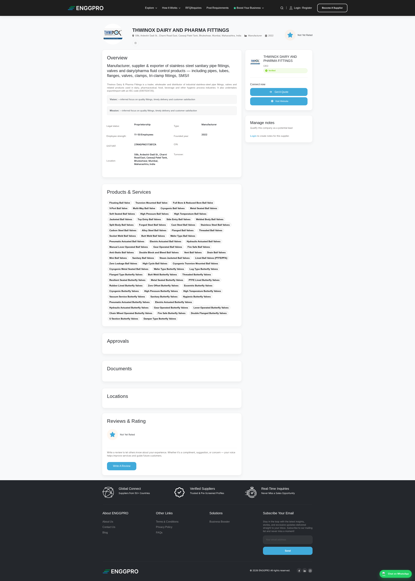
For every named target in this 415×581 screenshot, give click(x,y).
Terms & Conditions (167, 521)
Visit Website (281, 101)
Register (307, 7)
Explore (149, 7)
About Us (107, 521)
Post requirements (218, 7)
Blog (105, 532)
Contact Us (108, 527)
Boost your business (248, 7)
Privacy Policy (164, 527)
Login (297, 7)
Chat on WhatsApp (398, 573)
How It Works (169, 7)
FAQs (159, 532)
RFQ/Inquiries (193, 7)
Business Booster (219, 521)
